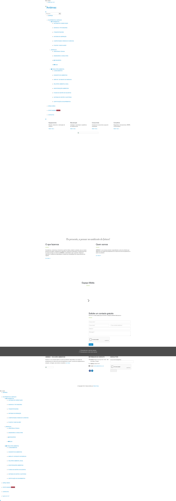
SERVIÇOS (54, 49)
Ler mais (47, 258)
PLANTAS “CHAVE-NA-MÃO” (60, 45)
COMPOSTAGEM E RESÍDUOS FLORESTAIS (64, 41)
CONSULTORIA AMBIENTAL (58, 69)
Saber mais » (51, 128)
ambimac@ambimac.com (99, 366)
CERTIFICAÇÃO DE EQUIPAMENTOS (62, 101)
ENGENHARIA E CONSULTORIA (61, 56)
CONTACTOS (51, 114)
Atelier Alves (96, 386)
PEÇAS (56, 64)
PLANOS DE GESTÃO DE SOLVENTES (62, 92)
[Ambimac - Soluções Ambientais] (54, 7)
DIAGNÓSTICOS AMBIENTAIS (60, 75)
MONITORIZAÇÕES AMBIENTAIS (61, 88)
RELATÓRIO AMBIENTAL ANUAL (61, 84)
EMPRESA (50, 15)
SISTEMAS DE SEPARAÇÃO (60, 36)
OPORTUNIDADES (54, 110)
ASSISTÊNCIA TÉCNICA (59, 51)
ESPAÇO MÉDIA (51, 106)
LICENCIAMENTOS (58, 70)
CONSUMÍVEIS (57, 60)
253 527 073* (52, 2)
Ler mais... (68, 363)
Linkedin (92, 371)
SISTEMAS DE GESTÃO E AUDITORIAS (63, 97)
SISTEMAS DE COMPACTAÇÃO (61, 23)
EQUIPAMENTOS (55, 21)
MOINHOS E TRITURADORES (60, 27)
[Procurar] (60, 13)
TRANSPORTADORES (59, 32)
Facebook (90, 371)
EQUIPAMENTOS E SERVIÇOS (55, 20)
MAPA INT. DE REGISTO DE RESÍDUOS (63, 79)
